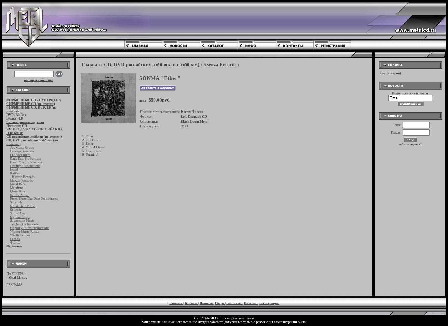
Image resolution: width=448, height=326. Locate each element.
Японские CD (16, 125)
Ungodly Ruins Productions (29, 228)
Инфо (220, 303)
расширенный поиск (38, 80)
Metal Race (18, 184)
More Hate (17, 191)
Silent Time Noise (22, 206)
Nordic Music (19, 195)
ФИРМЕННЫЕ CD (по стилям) (30, 104)
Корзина (191, 303)
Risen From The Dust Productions (34, 198)
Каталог (251, 303)
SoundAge (17, 213)
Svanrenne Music (22, 220)
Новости (207, 303)
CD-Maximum (20, 155)
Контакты (234, 303)
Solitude (16, 209)
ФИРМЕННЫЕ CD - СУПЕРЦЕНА (33, 100)
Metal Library (18, 277)
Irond (14, 169)
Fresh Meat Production (26, 162)
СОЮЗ (15, 239)
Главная (91, 64)
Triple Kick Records (24, 224)
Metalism (16, 187)
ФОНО (15, 242)
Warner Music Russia (24, 231)
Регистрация (269, 303)
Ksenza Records (219, 64)
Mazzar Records (21, 180)
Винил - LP (14, 118)
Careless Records (22, 151)
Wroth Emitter (20, 235)
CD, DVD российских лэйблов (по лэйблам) (151, 64)
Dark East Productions (25, 158)
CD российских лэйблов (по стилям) (34, 136)
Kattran (15, 173)
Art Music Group (22, 147)
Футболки (14, 246)
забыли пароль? (410, 144)
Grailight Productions (25, 166)
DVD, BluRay (16, 114)
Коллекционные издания (25, 122)
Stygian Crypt (20, 217)
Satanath (16, 202)
